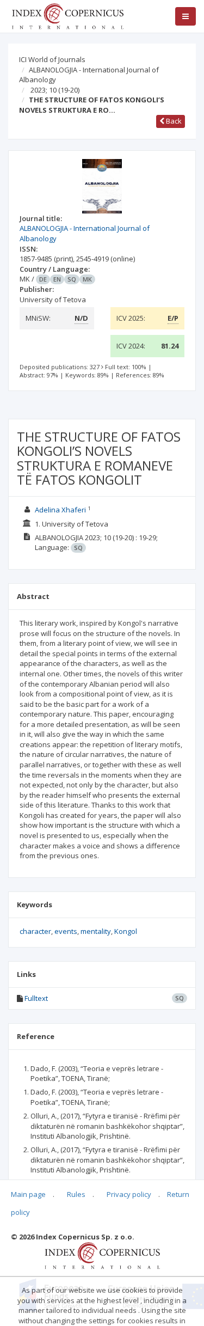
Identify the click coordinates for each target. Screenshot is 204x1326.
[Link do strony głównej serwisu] (67, 15)
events (65, 931)
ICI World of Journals (52, 59)
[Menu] (185, 16)
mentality (96, 931)
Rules (76, 1194)
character (35, 931)
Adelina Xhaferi (60, 510)
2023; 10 (54, 90)
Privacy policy (129, 1194)
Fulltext (36, 998)
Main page (28, 1194)
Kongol (125, 931)
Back (173, 121)
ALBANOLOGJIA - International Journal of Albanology (89, 75)
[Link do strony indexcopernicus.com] (102, 1255)
